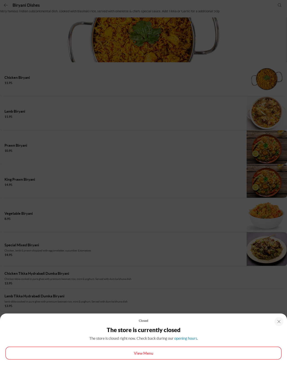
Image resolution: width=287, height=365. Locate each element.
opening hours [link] (185, 338)
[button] (278, 321)
